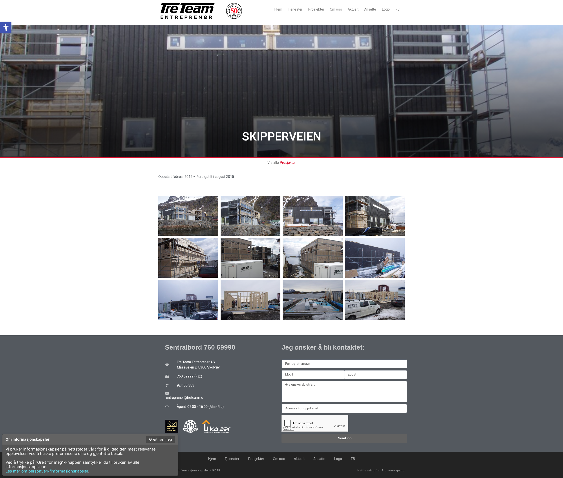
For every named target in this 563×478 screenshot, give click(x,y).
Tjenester (295, 9)
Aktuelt (353, 9)
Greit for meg (160, 439)
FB (397, 9)
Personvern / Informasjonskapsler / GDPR (189, 470)
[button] (5, 27)
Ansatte (370, 9)
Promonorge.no (393, 470)
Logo (386, 9)
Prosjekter (316, 9)
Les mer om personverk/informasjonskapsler (46, 471)
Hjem (278, 9)
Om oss (336, 9)
